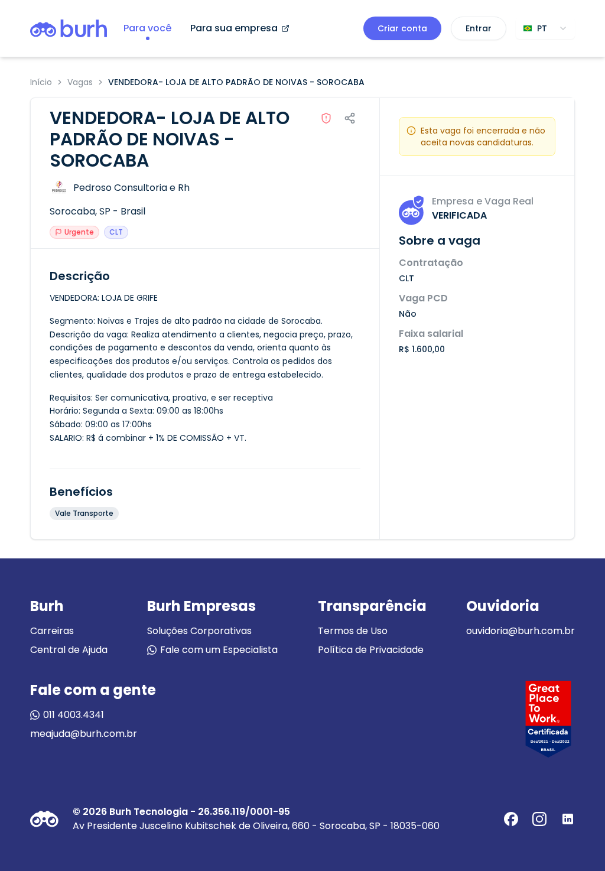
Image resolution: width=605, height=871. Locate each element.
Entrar (479, 28)
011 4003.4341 (73, 715)
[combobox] (545, 28)
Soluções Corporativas (199, 631)
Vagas (80, 82)
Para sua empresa (234, 28)
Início (41, 82)
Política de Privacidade (371, 649)
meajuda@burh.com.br (83, 733)
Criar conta (402, 28)
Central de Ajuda (69, 649)
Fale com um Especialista (219, 649)
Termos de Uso (353, 631)
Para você (147, 28)
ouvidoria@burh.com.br (520, 631)
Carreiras (52, 631)
